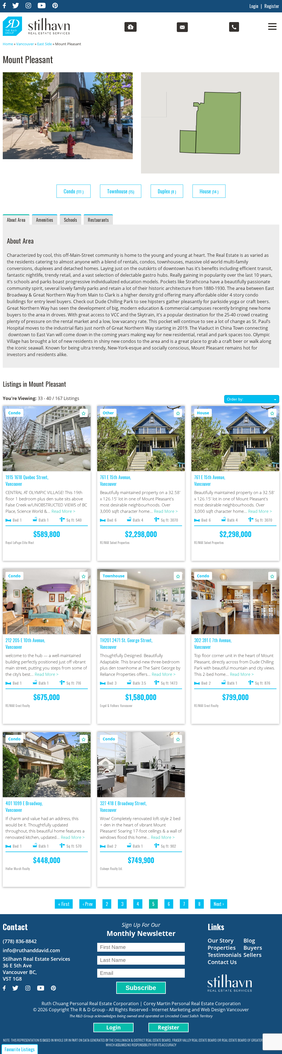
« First (63, 904)
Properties (222, 947)
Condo (73, 191)
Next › (219, 904)
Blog (249, 940)
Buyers (252, 947)
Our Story (221, 940)
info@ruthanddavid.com (31, 950)
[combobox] (251, 399)
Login (254, 6)
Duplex (167, 191)
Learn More (46, 434)
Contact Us (222, 962)
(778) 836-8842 (20, 941)
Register (271, 6)
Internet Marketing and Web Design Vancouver (200, 1010)
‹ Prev (88, 904)
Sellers (252, 955)
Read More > (63, 511)
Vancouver (25, 43)
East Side (44, 43)
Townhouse (120, 191)
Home (8, 43)
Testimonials (225, 955)
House (209, 191)
